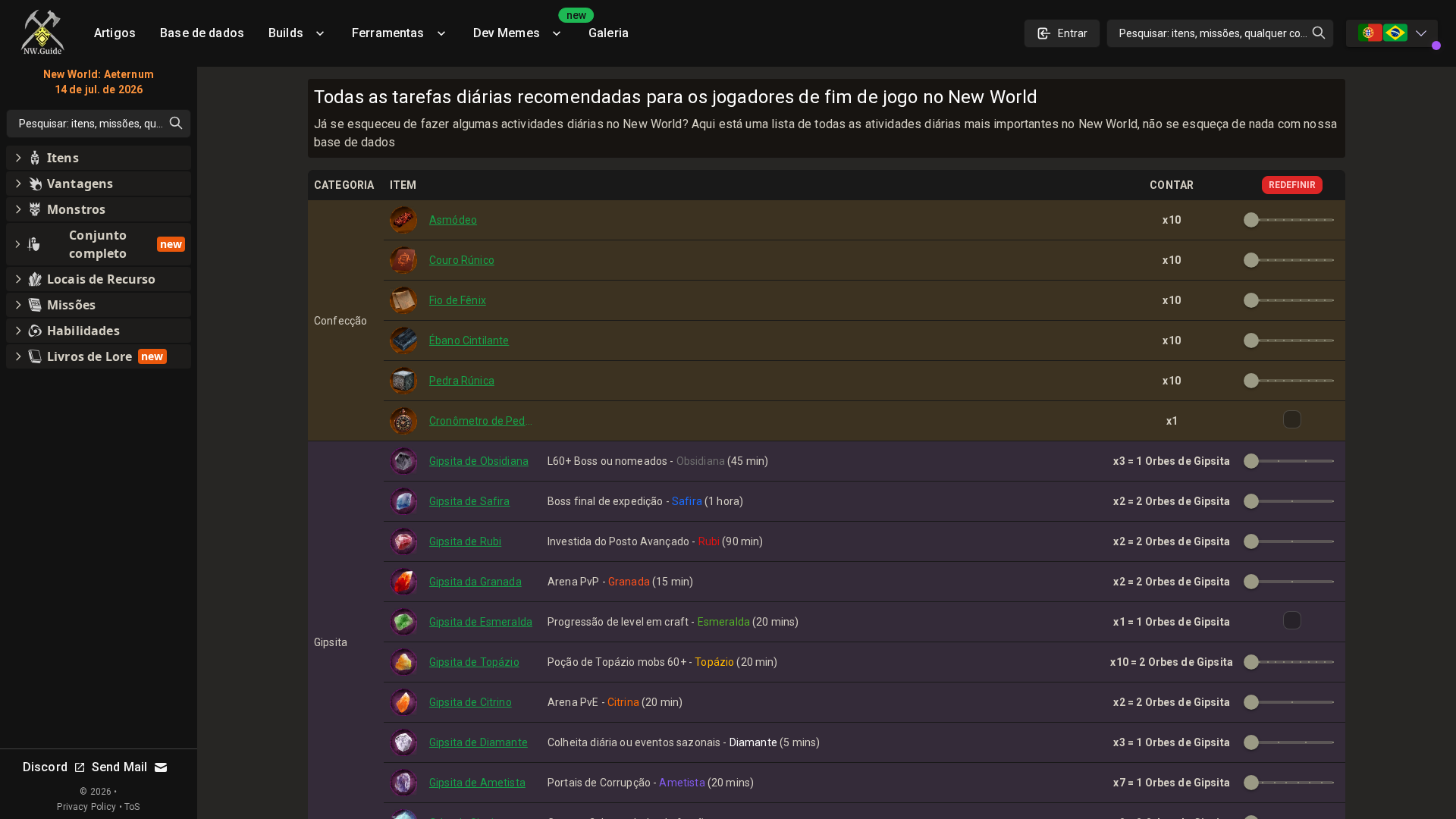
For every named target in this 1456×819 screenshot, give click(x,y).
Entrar (1072, 33)
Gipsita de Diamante (478, 742)
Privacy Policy (86, 807)
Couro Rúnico (461, 260)
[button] (98, 158)
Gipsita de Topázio (474, 662)
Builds (285, 33)
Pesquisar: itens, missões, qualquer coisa (1216, 33)
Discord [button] (45, 767)
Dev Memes (524, 27)
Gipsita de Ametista (477, 783)
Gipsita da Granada (475, 582)
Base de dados (202, 33)
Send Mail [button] (119, 767)
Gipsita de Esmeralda (480, 622)
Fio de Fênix (457, 300)
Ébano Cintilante (469, 340)
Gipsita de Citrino (470, 702)
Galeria (608, 33)
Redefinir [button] (1292, 185)
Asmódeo (453, 220)
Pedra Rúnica (461, 381)
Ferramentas (388, 33)
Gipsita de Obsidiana (479, 461)
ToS (132, 807)
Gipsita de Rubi (465, 541)
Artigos (115, 33)
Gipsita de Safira (469, 501)
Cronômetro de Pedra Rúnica (482, 421)
